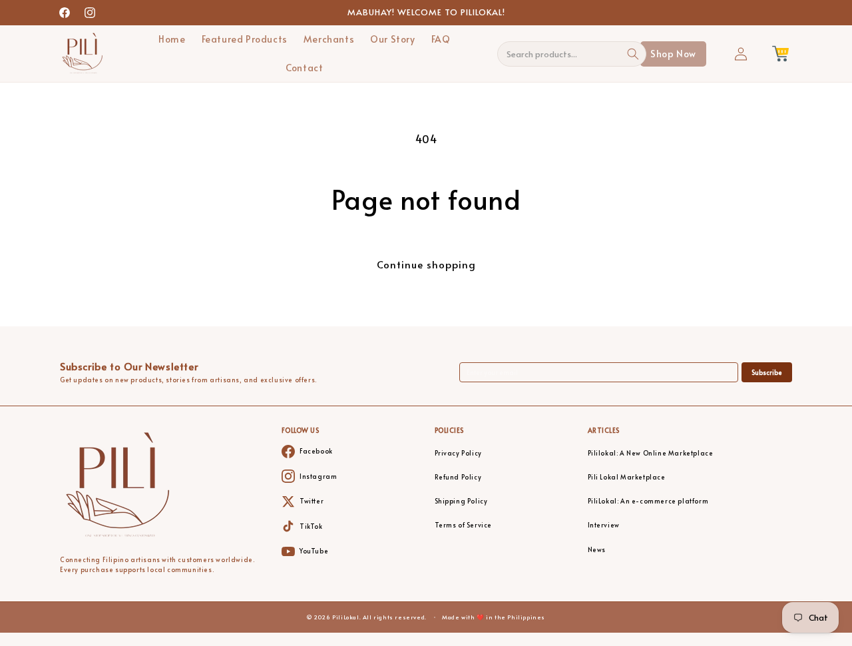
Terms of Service (464, 525)
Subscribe (766, 372)
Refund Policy (458, 477)
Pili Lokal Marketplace (627, 477)
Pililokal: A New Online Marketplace (651, 453)
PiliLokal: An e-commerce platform (648, 501)
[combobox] (564, 54)
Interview (604, 525)
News (597, 549)
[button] (780, 54)
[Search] (633, 53)
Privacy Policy (458, 453)
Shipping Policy (461, 501)
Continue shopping (426, 264)
